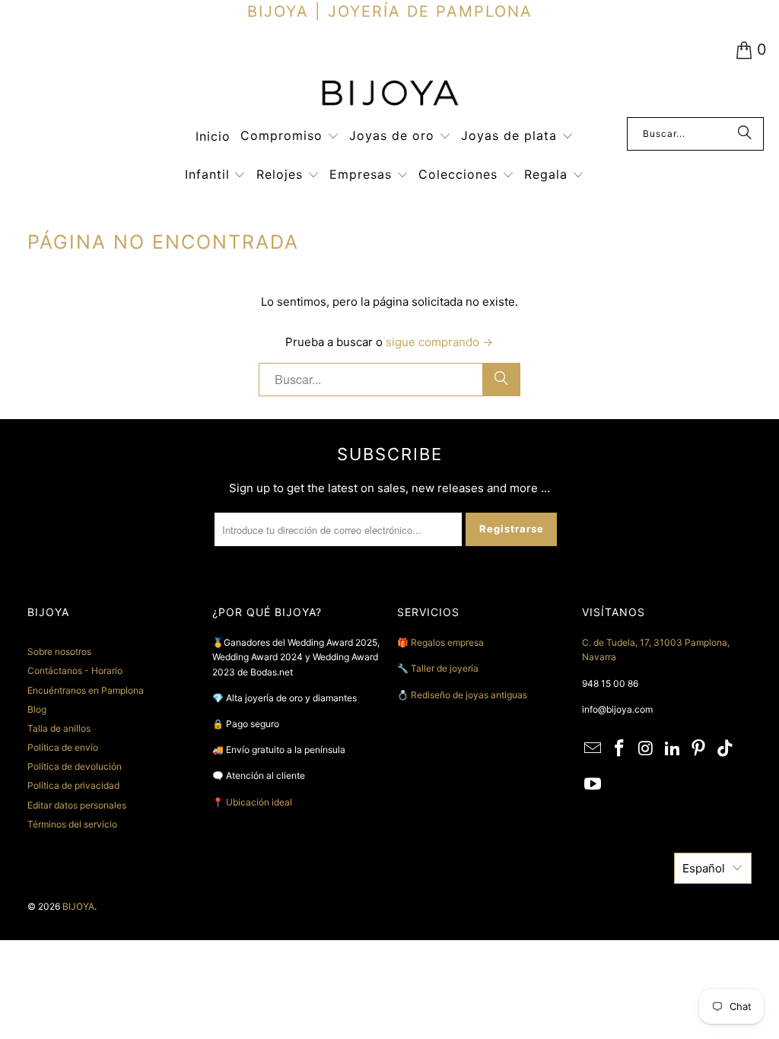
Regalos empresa (447, 642)
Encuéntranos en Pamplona (85, 690)
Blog (36, 709)
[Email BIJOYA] (593, 748)
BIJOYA (78, 906)
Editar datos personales (76, 805)
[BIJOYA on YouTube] (593, 784)
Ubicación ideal (259, 802)
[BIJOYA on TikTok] (725, 748)
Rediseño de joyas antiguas (469, 695)
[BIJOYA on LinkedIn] (672, 748)
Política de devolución (74, 766)
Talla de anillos (59, 728)
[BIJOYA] (389, 94)
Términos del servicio (72, 824)
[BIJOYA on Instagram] (646, 748)
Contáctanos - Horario (74, 670)
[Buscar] (745, 134)
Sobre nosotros (59, 651)
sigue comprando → (439, 342)
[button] (289, 136)
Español (703, 868)
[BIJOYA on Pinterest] (699, 748)
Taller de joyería (446, 668)
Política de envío (62, 747)
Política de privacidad (73, 785)
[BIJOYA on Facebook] (620, 748)
